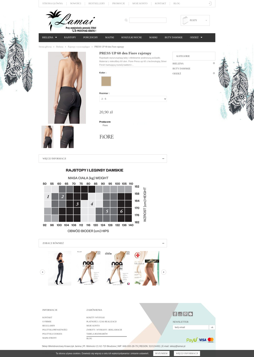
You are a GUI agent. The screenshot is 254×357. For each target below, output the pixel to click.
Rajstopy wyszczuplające (79, 46)
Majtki (109, 37)
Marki (153, 37)
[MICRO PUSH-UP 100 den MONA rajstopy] (59, 268)
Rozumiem (161, 353)
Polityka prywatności (54, 330)
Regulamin (48, 326)
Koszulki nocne (131, 37)
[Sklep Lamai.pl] (71, 20)
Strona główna (52, 3)
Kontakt (160, 3)
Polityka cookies (52, 334)
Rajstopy (70, 37)
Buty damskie (174, 37)
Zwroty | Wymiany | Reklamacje (104, 330)
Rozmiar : (104, 93)
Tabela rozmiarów (97, 334)
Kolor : (102, 72)
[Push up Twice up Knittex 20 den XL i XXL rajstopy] (117, 268)
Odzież (193, 37)
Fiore (105, 125)
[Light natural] (106, 81)
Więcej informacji (187, 353)
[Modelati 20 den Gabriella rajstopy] (146, 268)
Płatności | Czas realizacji (101, 321)
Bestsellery (97, 3)
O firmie (47, 321)
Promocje (118, 3)
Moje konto (139, 3)
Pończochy (90, 37)
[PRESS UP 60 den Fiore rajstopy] (47, 127)
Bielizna (46, 37)
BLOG (89, 338)
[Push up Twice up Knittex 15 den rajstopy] (88, 268)
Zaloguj (210, 3)
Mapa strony (49, 338)
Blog (176, 3)
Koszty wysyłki (95, 317)
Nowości (75, 3)
